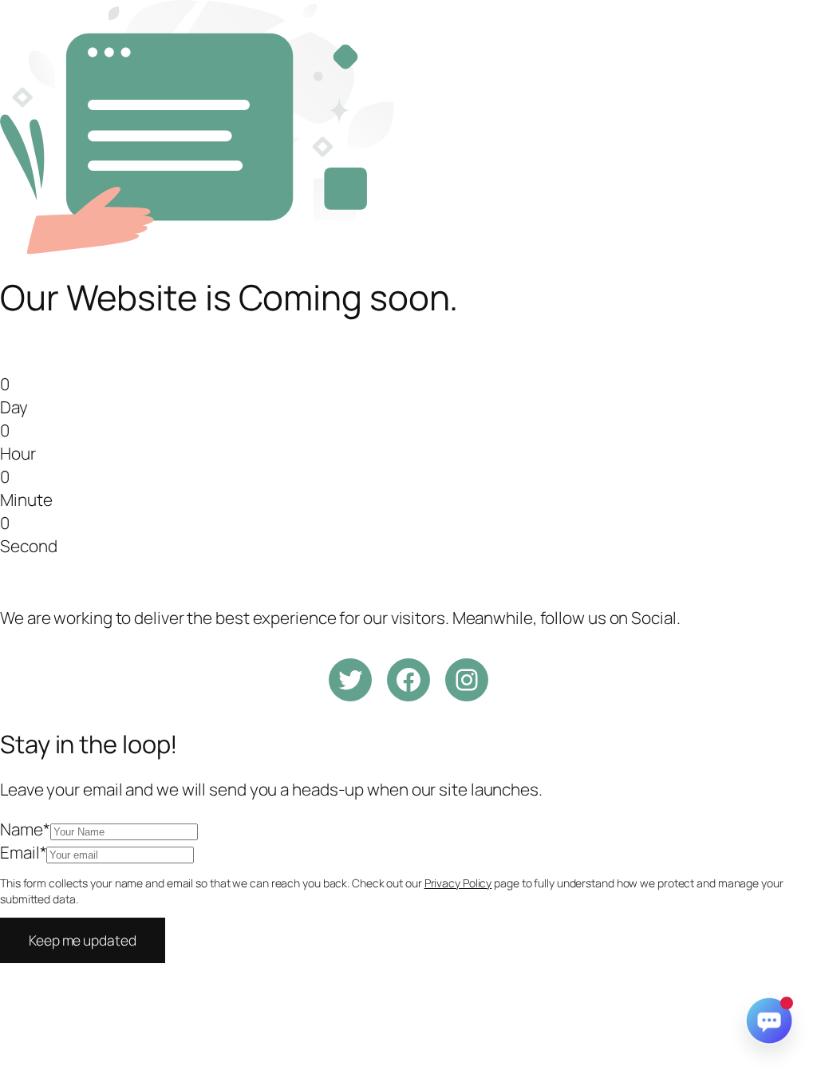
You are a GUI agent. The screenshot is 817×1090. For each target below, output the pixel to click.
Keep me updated (82, 940)
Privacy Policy (458, 883)
